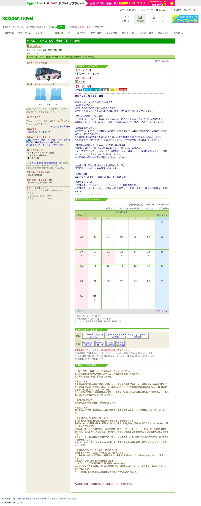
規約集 (63, 498)
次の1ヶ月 (161, 215)
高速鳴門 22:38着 (100, 343)
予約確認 (140, 21)
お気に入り (127, 21)
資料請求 (72, 498)
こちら (63, 168)
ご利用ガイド (132, 10)
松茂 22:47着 (110, 343)
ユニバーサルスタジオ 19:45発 (93, 335)
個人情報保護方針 (21, 498)
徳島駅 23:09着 (120, 343)
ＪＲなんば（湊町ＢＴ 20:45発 (137, 335)
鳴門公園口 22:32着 (88, 343)
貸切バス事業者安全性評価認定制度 (43, 163)
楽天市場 (177, 10)
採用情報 (53, 498)
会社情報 (6, 498)
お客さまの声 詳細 (61, 126)
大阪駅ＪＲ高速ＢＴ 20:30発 (115, 335)
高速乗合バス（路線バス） (40, 132)
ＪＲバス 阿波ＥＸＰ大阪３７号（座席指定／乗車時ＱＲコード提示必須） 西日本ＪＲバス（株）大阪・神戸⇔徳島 (48, 142)
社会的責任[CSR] (39, 498)
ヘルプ (121, 10)
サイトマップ (147, 10)
